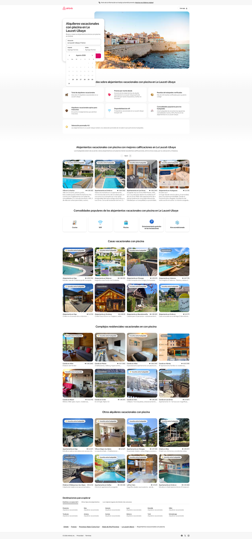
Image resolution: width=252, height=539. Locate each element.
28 (84, 79)
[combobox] (83, 43)
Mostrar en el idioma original (144, 2)
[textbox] (75, 50)
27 (80, 79)
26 (77, 79)
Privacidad (80, 536)
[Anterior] (121, 155)
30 (92, 79)
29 (88, 79)
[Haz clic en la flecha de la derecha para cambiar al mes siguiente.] (92, 55)
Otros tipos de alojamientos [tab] (90, 502)
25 (73, 79)
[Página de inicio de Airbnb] (68, 8)
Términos (88, 536)
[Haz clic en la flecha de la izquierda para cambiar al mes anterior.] (69, 55)
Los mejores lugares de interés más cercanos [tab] (117, 502)
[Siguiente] (130, 155)
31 (69, 83)
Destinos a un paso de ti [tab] (70, 502)
